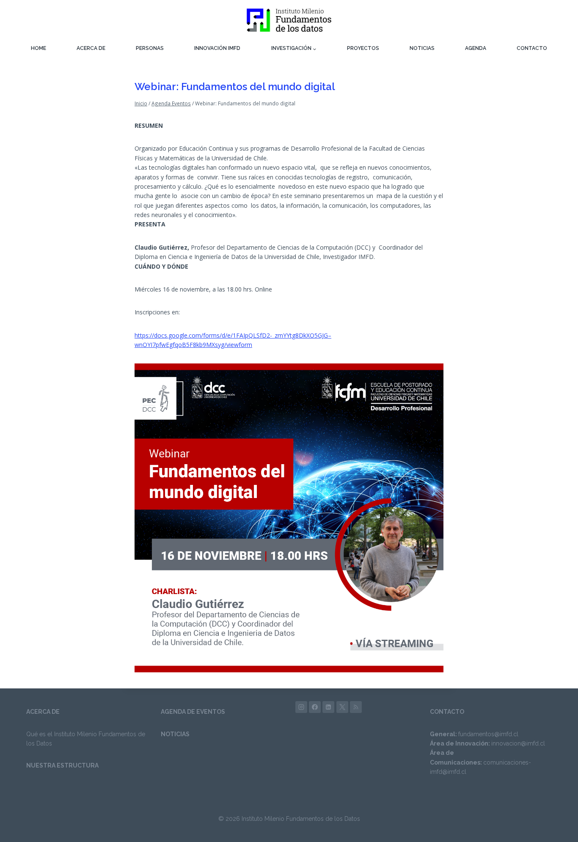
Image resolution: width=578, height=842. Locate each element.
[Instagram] (301, 707)
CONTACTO (532, 48)
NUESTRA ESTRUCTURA (62, 765)
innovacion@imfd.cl (518, 743)
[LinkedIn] (328, 707)
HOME (38, 48)
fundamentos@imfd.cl (488, 734)
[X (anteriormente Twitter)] (342, 707)
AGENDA (475, 48)
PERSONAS (150, 48)
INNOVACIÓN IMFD (217, 48)
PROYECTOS (363, 48)
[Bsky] (356, 707)
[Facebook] (315, 707)
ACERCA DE (91, 48)
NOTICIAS (422, 48)
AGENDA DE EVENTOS (193, 711)
